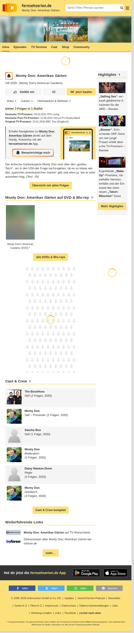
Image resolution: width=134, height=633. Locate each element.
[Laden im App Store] (115, 573)
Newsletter (114, 598)
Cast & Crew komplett (50, 510)
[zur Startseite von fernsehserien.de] (10, 8)
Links (58, 612)
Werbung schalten (41, 612)
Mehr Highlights (112, 206)
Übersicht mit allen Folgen (50, 185)
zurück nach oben (90, 612)
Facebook (70, 612)
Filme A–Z (36, 605)
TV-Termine (39, 47)
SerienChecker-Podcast (91, 598)
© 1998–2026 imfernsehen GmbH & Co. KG (36, 598)
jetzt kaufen (84, 92)
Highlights (107, 75)
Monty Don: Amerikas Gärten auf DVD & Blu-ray (47, 197)
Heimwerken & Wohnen (53, 101)
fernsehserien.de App (48, 573)
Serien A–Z (20, 605)
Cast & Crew (16, 381)
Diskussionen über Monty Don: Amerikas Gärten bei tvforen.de (57, 541)
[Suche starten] (122, 7)
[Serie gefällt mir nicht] (54, 92)
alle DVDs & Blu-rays (50, 257)
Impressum (51, 605)
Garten (25, 101)
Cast (54, 47)
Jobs (115, 605)
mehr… (51, 553)
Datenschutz (69, 605)
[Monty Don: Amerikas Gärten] (78, 142)
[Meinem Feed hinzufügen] (9, 76)
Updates (69, 598)
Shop (65, 47)
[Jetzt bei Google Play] (86, 573)
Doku (10, 101)
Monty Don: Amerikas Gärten (41, 10)
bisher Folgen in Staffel (24, 108)
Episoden (20, 47)
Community (81, 47)
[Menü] (127, 7)
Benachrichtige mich (35, 152)
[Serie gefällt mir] (23, 92)
